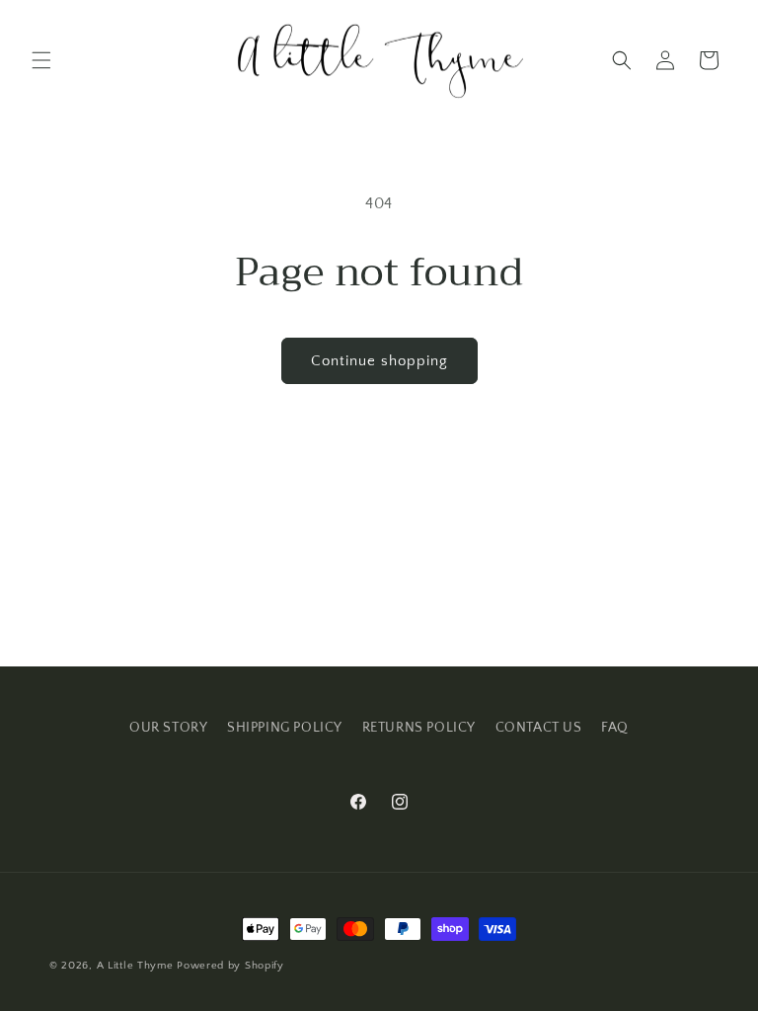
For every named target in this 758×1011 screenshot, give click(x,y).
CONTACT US (538, 728)
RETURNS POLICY (419, 728)
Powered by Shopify (230, 966)
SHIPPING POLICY (284, 728)
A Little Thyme (135, 966)
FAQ (615, 728)
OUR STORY (168, 728)
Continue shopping (379, 360)
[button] (41, 60)
